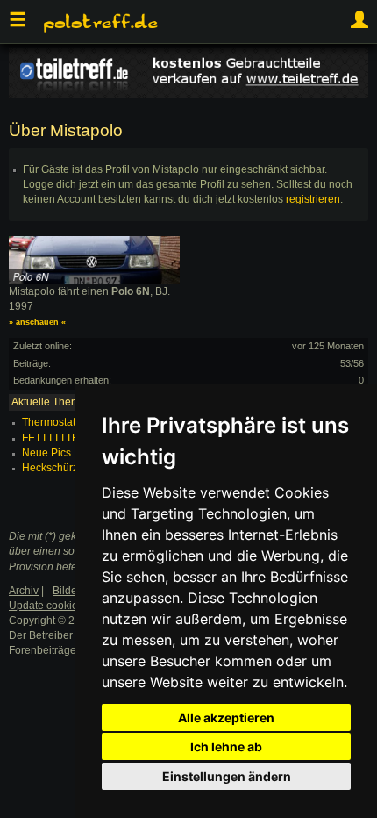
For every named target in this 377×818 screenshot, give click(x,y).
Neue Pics (46, 453)
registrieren (313, 199)
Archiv (24, 591)
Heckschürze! (54, 468)
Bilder (67, 591)
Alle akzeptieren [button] (226, 717)
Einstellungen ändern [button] (226, 776)
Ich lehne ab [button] (226, 746)
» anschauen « (37, 322)
